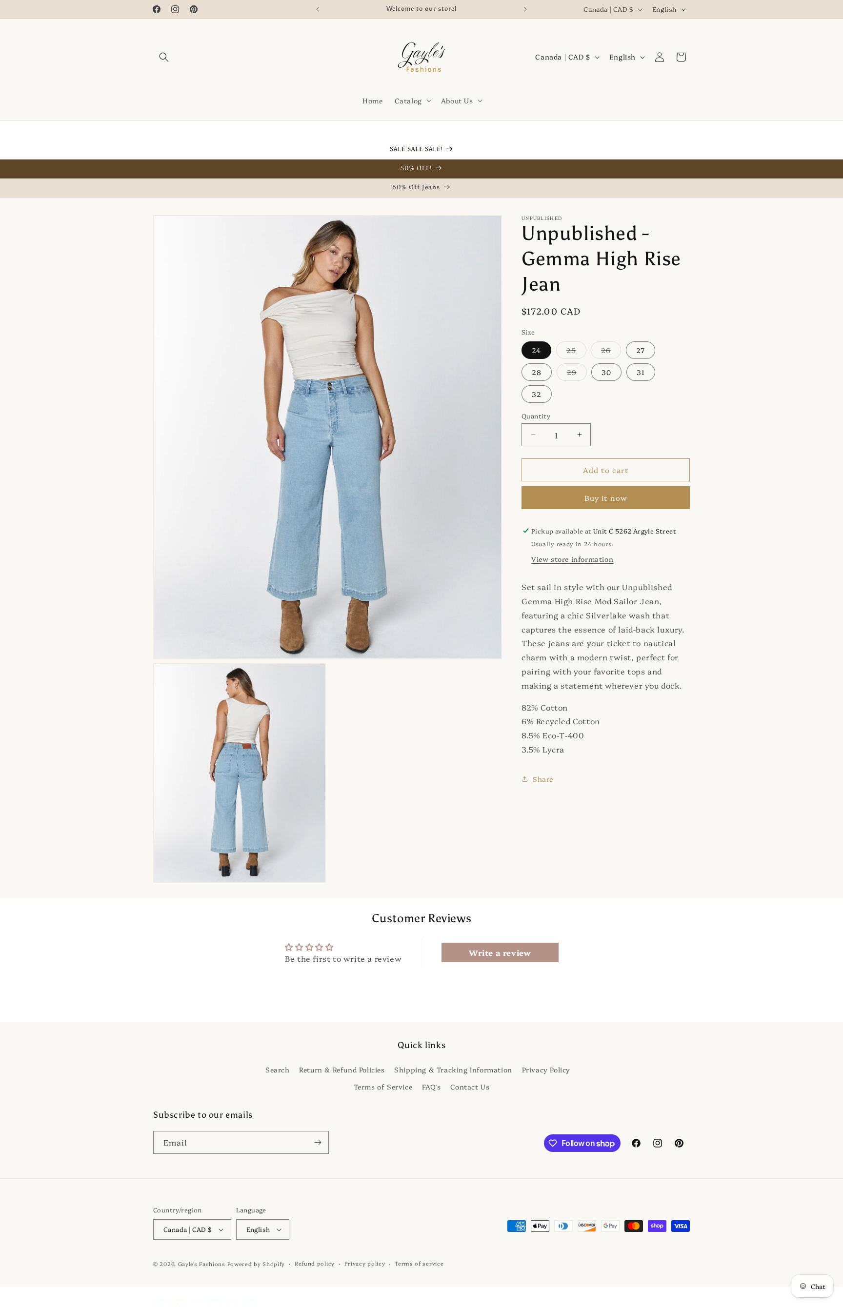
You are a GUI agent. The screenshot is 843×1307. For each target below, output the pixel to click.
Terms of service (419, 1263)
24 (536, 350)
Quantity (536, 415)
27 (640, 350)
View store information (572, 559)
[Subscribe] (317, 1142)
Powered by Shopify (256, 1263)
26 (611, 351)
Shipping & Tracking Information (453, 1069)
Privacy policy (364, 1263)
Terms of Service (383, 1086)
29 (577, 373)
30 (606, 371)
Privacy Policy (546, 1069)
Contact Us (469, 1086)
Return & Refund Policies (341, 1069)
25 (576, 351)
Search (277, 1069)
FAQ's (431, 1086)
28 (537, 371)
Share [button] (543, 779)
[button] (164, 57)
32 (537, 393)
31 (641, 371)
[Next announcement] (525, 9)
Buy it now (605, 498)
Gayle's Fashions (201, 1263)
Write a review (500, 953)
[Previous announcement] (317, 9)
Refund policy (315, 1263)
